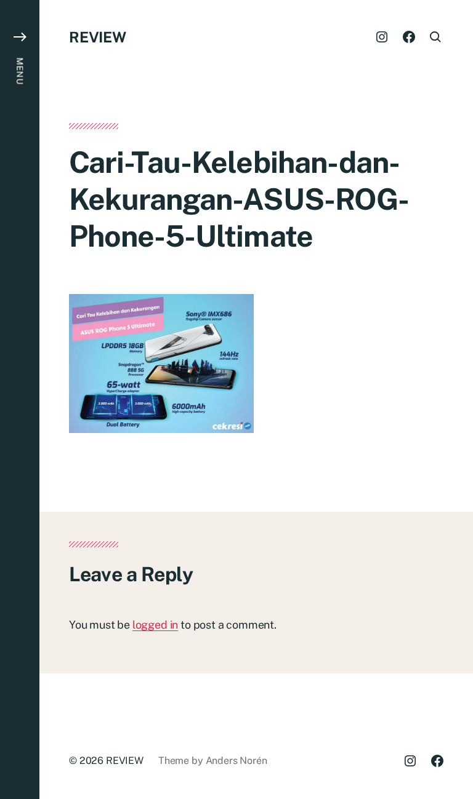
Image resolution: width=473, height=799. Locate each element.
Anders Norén (236, 760)
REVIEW (97, 37)
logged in (155, 624)
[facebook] (408, 36)
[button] (19, 399)
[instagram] (381, 36)
